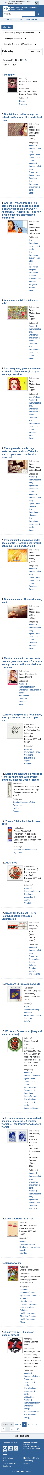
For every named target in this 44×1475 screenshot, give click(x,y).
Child (31, 261)
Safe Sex (27, 1021)
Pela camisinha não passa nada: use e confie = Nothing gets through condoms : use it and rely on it (21, 543)
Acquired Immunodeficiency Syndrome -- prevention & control (32, 755)
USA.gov (29, 1472)
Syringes (23, 104)
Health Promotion (31, 1096)
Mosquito (9, 74)
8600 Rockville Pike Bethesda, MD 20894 (31, 1447)
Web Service (32, 20)
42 (18, 1429)
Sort (5, 65)
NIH (17, 1472)
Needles (32, 968)
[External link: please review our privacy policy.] (5, 1448)
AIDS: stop (11, 862)
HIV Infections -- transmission (34, 255)
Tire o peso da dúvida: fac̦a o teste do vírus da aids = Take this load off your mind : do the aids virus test (19, 453)
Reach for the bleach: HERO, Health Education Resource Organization (19, 915)
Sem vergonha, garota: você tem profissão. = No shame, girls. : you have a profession (21, 371)
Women (32, 645)
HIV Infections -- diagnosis (34, 267)
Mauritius (23, 1253)
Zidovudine (29, 1397)
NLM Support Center (31, 1458)
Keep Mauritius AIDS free (19, 1218)
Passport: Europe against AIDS (22, 983)
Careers (26, 1463)
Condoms (33, 178)
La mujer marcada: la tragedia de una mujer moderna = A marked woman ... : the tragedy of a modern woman (21, 1122)
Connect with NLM (10, 1443)
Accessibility (28, 1461)
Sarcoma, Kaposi (31, 1108)
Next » (28, 60)
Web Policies (8, 1458)
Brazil (31, 193)
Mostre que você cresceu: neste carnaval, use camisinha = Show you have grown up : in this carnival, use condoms (21, 663)
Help (20, 20)
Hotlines (16, 808)
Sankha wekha (13, 1263)
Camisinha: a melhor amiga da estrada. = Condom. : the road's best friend (21, 117)
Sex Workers (34, 397)
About (10, 20)
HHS (22, 1472)
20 (15, 64)
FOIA (5, 1461)
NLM (13, 1472)
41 (12, 1429)
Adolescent (24, 696)
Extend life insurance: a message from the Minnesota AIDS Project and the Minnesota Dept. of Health (21, 776)
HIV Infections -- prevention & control (31, 1102)
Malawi (23, 1322)
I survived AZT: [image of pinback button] (17, 1333)
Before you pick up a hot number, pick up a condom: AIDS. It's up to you (21, 717)
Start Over (7, 27)
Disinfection (34, 959)
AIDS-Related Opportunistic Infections (30, 1090)
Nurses (22, 101)
